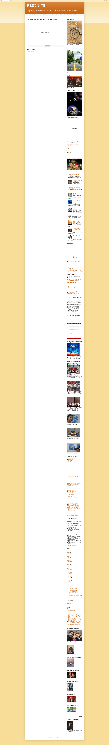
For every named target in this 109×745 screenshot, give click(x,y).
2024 (69, 552)
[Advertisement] (45, 60)
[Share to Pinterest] (49, 46)
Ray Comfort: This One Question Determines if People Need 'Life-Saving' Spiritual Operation (75, 622)
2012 (69, 568)
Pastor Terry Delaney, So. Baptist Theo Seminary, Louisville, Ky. (74, 500)
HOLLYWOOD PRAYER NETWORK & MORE (68, 14)
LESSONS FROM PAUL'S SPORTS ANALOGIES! (77, 229)
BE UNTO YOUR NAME (71, 458)
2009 (69, 602)
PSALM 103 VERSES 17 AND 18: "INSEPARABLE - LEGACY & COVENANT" (77, 221)
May (70, 581)
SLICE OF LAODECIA (71, 510)
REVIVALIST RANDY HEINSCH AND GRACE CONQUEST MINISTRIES (73, 506)
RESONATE (36, 5)
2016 (69, 563)
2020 (69, 557)
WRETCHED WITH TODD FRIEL (72, 282)
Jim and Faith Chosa (71, 490)
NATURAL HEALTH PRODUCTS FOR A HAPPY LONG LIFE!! (74, 496)
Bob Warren (70, 460)
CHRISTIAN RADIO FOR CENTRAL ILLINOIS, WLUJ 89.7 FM (73, 467)
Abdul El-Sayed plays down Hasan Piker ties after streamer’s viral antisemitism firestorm (75, 270)
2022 (69, 555)
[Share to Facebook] (48, 46)
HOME (27, 14)
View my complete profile (71, 610)
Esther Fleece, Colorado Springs (73, 484)
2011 (69, 569)
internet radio (71, 141)
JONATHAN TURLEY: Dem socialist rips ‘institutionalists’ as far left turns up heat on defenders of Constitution (74, 262)
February (70, 599)
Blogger (58, 737)
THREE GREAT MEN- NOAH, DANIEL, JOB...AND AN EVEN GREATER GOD (75, 188)
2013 (69, 567)
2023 (69, 553)
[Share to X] (47, 46)
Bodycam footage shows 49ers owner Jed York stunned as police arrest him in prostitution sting (74, 268)
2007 (69, 604)
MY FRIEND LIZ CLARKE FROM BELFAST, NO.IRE (74, 584)
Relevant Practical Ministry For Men (73, 504)
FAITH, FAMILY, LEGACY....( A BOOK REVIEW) (77, 181)
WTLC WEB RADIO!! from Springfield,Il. (74, 515)
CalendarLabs (75, 257)
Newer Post (29, 69)
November (70, 573)
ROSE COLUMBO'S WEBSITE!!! (73, 507)
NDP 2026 (44, 14)
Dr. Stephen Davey (71, 482)
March (70, 597)
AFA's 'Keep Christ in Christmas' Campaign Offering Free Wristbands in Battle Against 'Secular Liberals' (74, 625)
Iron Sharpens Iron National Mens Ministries (75, 489)
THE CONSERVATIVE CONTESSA (73, 514)
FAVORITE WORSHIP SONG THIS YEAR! (75, 592)
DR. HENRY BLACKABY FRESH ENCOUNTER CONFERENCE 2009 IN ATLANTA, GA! (74, 477)
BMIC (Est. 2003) (70, 286)
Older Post (62, 69)
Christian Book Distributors (72, 287)
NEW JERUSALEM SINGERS (72, 497)
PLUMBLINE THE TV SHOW (35, 14)
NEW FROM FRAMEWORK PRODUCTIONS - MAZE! (73, 591)
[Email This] (45, 46)
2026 (69, 549)
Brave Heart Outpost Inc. (72, 461)
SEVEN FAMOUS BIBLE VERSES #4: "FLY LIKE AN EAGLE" (77, 201)
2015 (69, 564)
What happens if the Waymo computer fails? (75, 271)
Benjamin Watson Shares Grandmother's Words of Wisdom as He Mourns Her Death (74, 615)
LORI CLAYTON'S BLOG (72, 491)
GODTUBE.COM (70, 485)
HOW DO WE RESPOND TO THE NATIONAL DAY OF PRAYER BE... (74, 589)
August (70, 577)
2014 (69, 565)
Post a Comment (30, 51)
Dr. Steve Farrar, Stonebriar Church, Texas (74, 483)
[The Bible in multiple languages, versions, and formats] (74, 333)
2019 (69, 559)
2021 (69, 556)
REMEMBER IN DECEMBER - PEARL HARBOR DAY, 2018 (77, 208)
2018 (69, 560)
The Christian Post (71, 292)
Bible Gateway (70, 459)
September (71, 576)
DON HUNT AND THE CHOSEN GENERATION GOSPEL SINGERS (73, 471)
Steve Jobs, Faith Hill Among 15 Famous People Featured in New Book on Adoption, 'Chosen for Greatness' (74, 619)
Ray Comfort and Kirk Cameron (73, 503)
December (70, 572)
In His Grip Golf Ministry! (72, 486)
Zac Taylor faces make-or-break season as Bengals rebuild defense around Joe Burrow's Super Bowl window (74, 265)
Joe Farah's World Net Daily (72, 291)
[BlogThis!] (46, 46)
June (70, 580)
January (70, 600)
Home (46, 69)
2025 (69, 551)
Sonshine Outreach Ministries (72, 511)
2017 (69, 561)
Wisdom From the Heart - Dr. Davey (73, 293)
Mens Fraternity (70, 492)
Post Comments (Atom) (34, 70)
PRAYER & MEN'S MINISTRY (52, 14)
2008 (69, 603)
